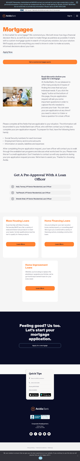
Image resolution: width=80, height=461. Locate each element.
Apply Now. (8, 52)
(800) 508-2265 (35, 383)
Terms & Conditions (41, 448)
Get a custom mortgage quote (40, 62)
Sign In (69, 16)
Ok (40, 458)
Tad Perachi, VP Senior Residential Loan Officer (33, 193)
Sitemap (50, 448)
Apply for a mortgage (40, 346)
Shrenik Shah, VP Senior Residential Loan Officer (34, 199)
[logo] (9, 16)
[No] (78, 456)
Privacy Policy (31, 448)
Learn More (21, 244)
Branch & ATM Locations (37, 378)
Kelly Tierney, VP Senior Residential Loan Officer (33, 186)
